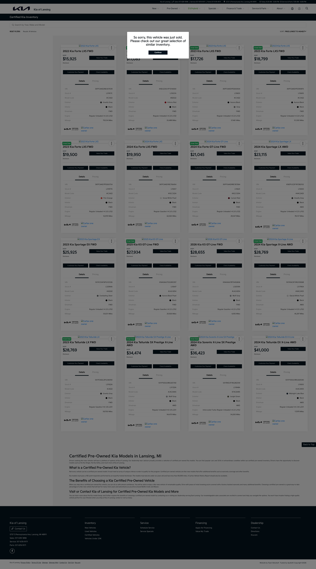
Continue (158, 52)
